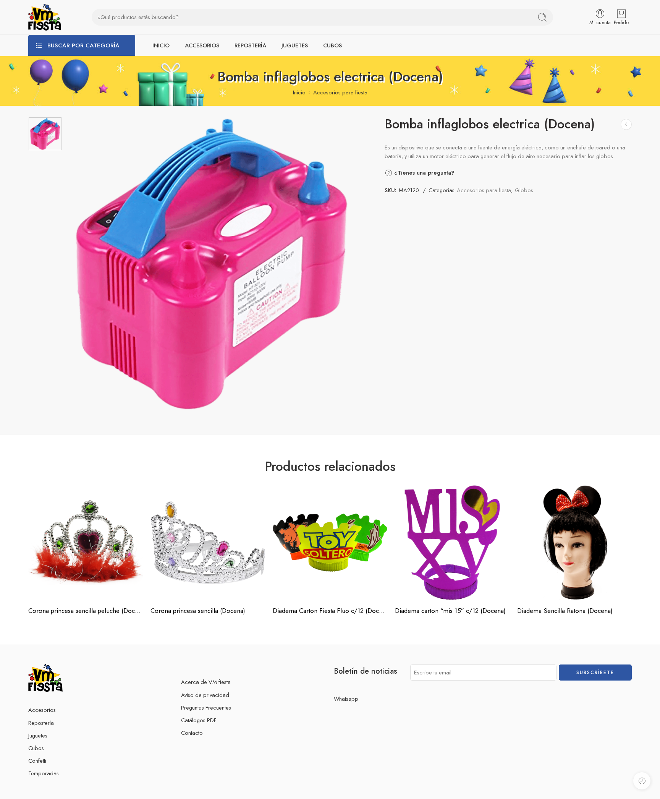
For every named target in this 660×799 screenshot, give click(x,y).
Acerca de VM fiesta (206, 682)
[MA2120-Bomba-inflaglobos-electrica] (45, 133)
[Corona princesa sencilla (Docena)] (207, 542)
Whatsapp (346, 699)
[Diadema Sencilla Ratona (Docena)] (574, 542)
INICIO (161, 45)
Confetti (37, 761)
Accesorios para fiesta (340, 92)
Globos (524, 190)
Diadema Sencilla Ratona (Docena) (565, 610)
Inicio (299, 92)
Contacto (192, 733)
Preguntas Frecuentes (206, 707)
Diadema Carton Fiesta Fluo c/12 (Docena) (330, 610)
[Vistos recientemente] (641, 780)
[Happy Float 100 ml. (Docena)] (626, 124)
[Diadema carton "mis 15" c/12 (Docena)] (452, 542)
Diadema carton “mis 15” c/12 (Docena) (450, 610)
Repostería (41, 723)
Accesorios (42, 710)
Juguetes (37, 735)
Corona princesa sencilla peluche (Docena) (85, 610)
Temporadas (43, 773)
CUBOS (332, 45)
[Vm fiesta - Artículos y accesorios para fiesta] (44, 17)
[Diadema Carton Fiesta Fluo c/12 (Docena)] (330, 542)
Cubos (36, 748)
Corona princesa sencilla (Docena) (197, 610)
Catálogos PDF (199, 720)
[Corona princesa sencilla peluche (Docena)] (85, 542)
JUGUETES (294, 45)
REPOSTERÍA (250, 45)
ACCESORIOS (202, 45)
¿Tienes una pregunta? (423, 173)
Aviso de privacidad (205, 695)
